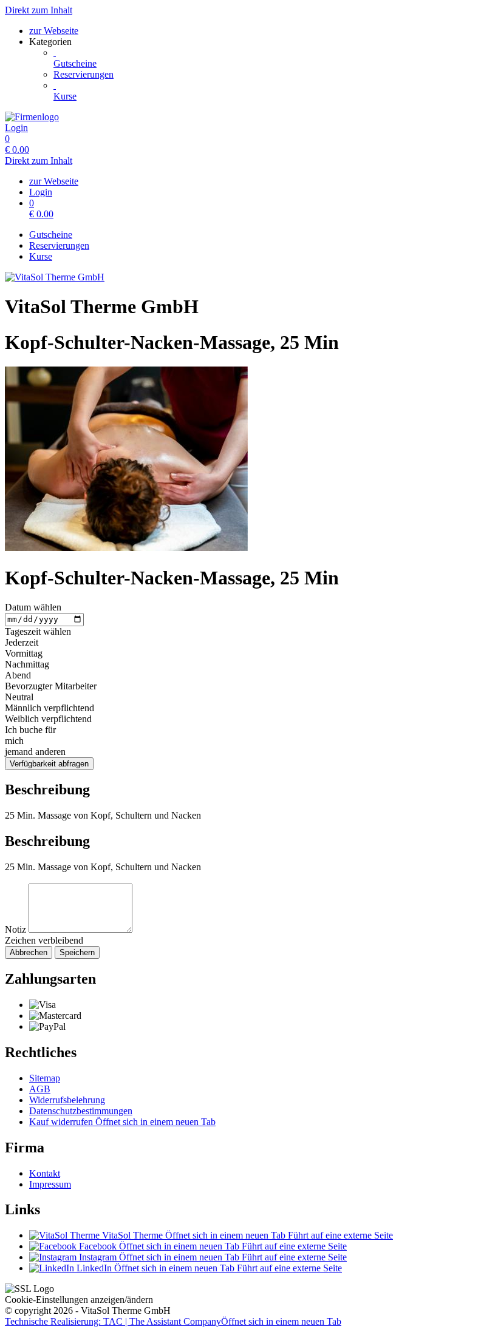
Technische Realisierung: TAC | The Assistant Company (173, 1321)
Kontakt (44, 1173)
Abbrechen (28, 952)
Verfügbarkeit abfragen (49, 763)
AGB (39, 1089)
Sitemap (44, 1078)
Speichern (77, 952)
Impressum (50, 1184)
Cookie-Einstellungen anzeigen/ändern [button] (79, 1299)
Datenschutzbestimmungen (80, 1111)
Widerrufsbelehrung (67, 1100)
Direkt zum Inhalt (38, 10)
